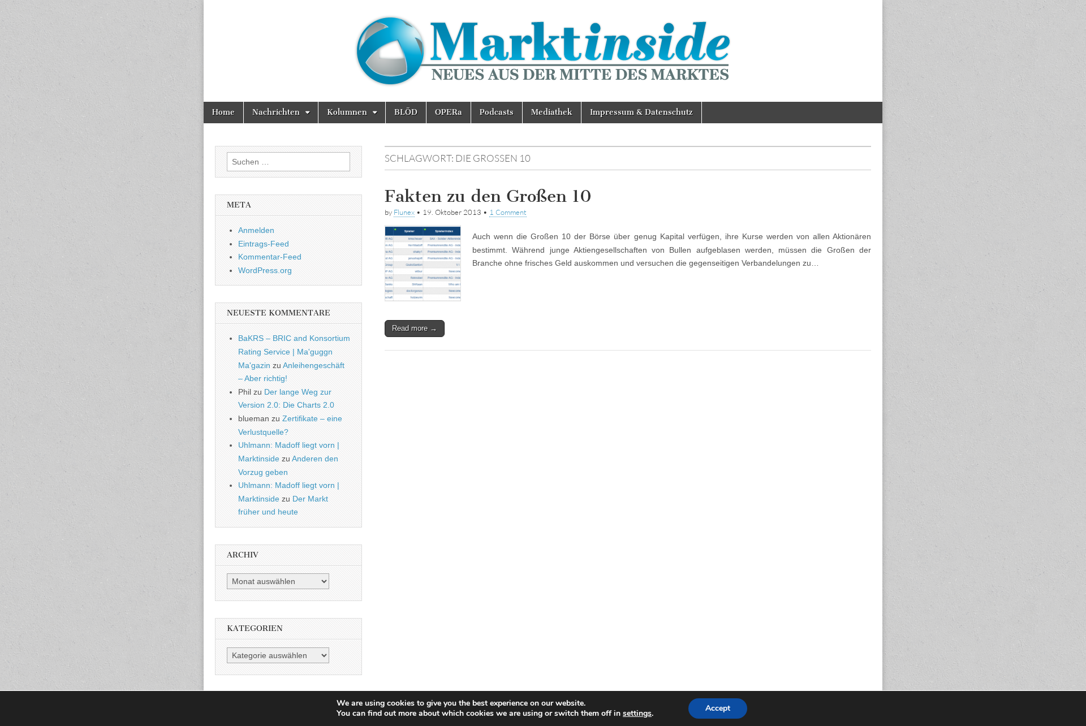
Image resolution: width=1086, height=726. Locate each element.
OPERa (448, 112)
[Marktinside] (543, 51)
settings (637, 713)
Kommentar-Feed (269, 256)
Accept (717, 708)
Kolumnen (347, 112)
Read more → (414, 328)
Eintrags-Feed (263, 243)
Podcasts (497, 112)
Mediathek (551, 112)
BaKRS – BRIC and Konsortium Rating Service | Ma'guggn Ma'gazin (294, 351)
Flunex (404, 212)
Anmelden (256, 230)
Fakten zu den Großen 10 (488, 196)
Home (223, 112)
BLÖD (405, 112)
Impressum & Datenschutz (641, 112)
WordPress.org (265, 270)
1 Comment (508, 212)
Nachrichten (276, 112)
